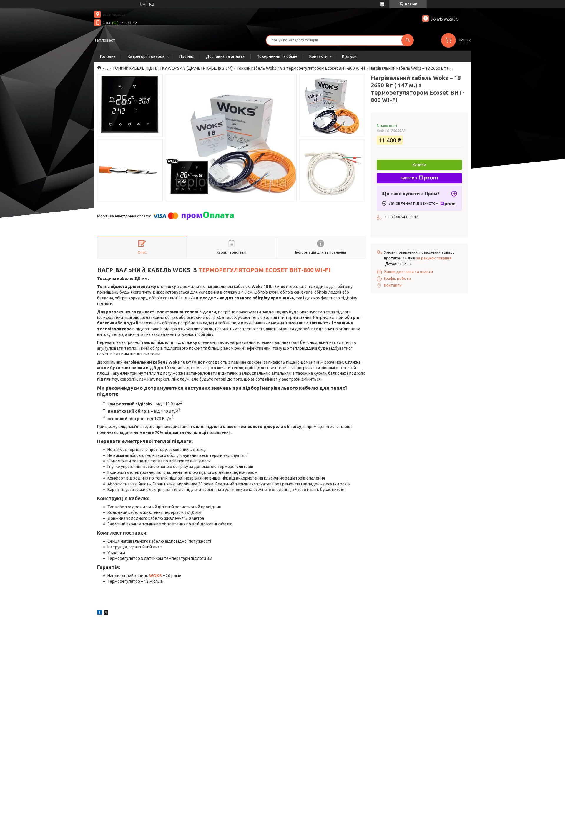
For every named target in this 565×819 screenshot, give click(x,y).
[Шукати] (407, 40)
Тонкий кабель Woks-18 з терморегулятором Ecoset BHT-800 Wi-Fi (301, 68)
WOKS (155, 575)
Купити (419, 164)
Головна (108, 56)
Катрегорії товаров (146, 56)
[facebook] (99, 613)
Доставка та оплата (225, 56)
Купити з (409, 178)
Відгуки (349, 56)
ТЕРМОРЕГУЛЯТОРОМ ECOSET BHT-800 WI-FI (264, 270)
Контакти (318, 56)
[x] (106, 613)
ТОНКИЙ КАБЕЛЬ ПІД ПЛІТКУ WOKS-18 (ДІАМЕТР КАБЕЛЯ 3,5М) (172, 68)
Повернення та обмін (277, 56)
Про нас (186, 56)
